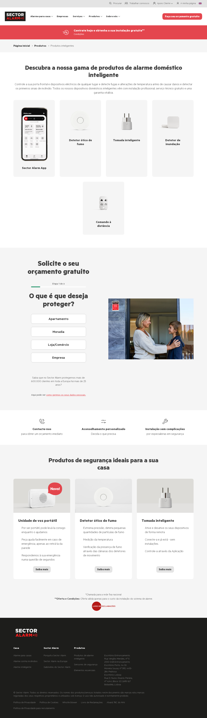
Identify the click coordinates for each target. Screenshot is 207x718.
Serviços (77, 16)
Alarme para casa (40, 16)
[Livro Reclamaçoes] (103, 606)
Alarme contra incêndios (25, 661)
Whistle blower (69, 703)
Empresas (62, 16)
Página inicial (21, 46)
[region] (103, 529)
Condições (79, 34)
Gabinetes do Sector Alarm (57, 667)
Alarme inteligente (22, 667)
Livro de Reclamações (92, 703)
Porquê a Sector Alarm (55, 656)
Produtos (94, 16)
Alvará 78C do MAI (116, 703)
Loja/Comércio (58, 345)
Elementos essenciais (84, 670)
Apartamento (58, 319)
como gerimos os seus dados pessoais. (66, 395)
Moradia (58, 332)
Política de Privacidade (24, 703)
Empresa (58, 358)
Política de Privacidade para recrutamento (34, 708)
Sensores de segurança (85, 665)
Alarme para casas (22, 656)
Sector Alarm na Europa (55, 661)
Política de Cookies (49, 703)
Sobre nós (112, 16)
